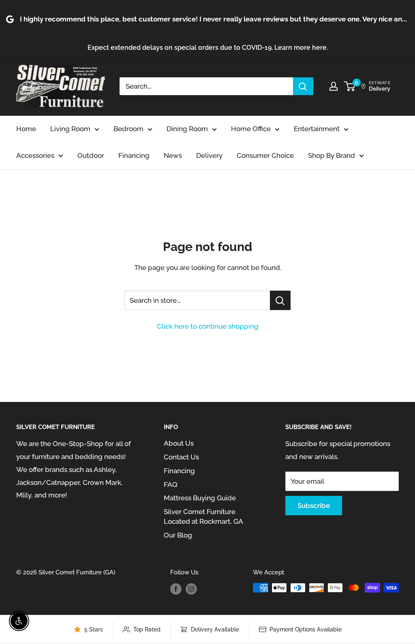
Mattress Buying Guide (200, 498)
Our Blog (178, 535)
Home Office (251, 129)
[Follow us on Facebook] (176, 589)
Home (26, 129)
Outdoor (90, 155)
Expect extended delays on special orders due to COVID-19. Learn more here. (208, 47)
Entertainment (317, 129)
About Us (179, 443)
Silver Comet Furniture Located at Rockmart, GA (203, 516)
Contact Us (181, 457)
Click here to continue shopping (208, 326)
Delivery (209, 155)
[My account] (333, 86)
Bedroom (128, 129)
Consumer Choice (265, 155)
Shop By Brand (331, 155)
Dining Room (187, 129)
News (173, 155)
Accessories (35, 155)
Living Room (70, 129)
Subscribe (313, 506)
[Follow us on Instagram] (191, 589)
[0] (350, 86)
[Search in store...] (280, 300)
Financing (134, 155)
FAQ (171, 484)
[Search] (303, 86)
